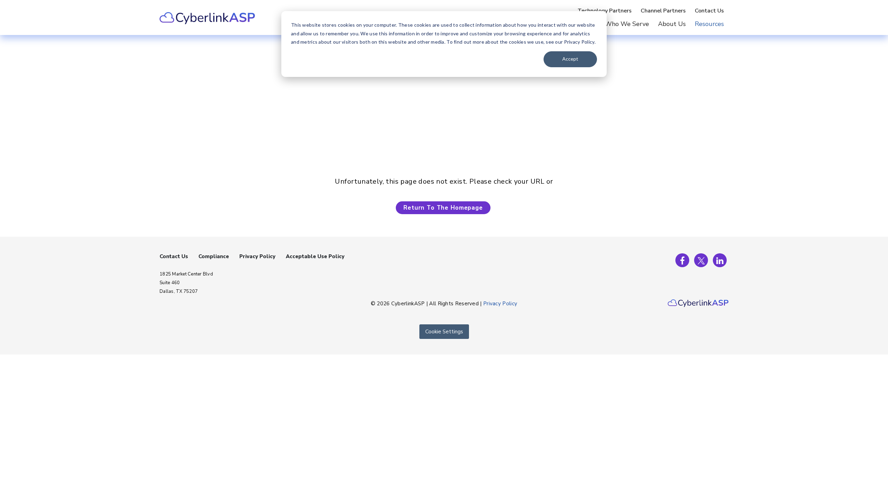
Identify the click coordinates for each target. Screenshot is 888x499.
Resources (709, 24)
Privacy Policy (257, 256)
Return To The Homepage (443, 208)
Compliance (213, 256)
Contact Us (709, 11)
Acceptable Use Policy (315, 256)
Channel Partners (663, 11)
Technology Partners (605, 11)
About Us (672, 24)
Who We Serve (627, 24)
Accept (570, 59)
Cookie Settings (444, 331)
